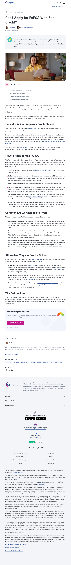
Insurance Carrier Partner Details (14, 551)
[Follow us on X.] (33, 447)
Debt (51, 362)
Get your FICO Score (15, 323)
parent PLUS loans (24, 147)
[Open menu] (63, 2)
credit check (32, 129)
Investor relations (51, 460)
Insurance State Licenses (12, 547)
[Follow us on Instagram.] (37, 447)
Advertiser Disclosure (57, 6)
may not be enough (37, 259)
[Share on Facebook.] (6, 369)
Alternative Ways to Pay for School (19, 99)
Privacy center (20, 456)
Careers (51, 456)
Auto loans (8, 362)
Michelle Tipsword (29, 27)
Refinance (45, 362)
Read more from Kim (11, 354)
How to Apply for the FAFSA (17, 93)
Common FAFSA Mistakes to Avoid (19, 96)
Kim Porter (12, 27)
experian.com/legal (18, 472)
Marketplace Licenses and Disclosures (15, 544)
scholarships (31, 279)
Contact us (51, 463)
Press (20, 463)
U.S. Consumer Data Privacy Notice (20, 460)
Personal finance (58, 362)
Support (7, 396)
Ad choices (51, 453)
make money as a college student (47, 283)
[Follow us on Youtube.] (41, 447)
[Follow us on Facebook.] (29, 447)
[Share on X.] (9, 369)
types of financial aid (34, 197)
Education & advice (10, 401)
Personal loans (24, 362)
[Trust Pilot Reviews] (35, 442)
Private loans (32, 265)
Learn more (42, 484)
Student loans (18, 12)
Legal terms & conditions (20, 453)
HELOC (39, 362)
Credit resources (9, 405)
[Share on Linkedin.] (12, 369)
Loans (10, 12)
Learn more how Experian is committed (35, 429)
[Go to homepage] (6, 12)
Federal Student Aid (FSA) (43, 170)
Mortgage (33, 362)
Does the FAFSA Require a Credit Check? (21, 90)
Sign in (59, 3)
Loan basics (16, 362)
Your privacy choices (35, 437)
